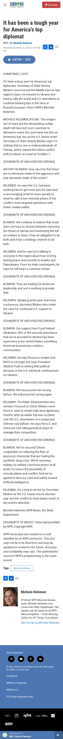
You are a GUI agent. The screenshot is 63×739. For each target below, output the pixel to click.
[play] (5, 735)
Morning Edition (22, 568)
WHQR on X (12, 690)
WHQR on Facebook (16, 683)
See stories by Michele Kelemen (40, 622)
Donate (52, 4)
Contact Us (12, 676)
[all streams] (58, 735)
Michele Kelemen (22, 43)
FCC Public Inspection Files (19, 697)
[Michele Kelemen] (10, 596)
